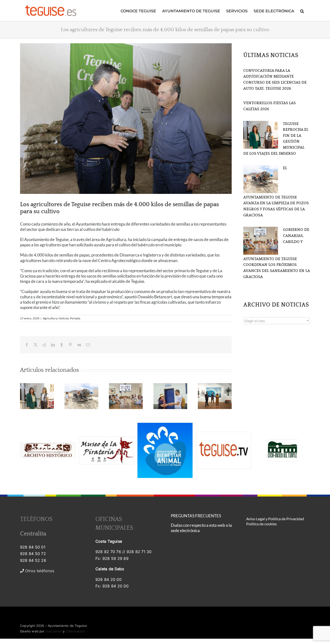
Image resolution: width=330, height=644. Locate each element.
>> (42, 570)
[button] (302, 10)
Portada (75, 318)
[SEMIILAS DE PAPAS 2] (126, 118)
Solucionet (54, 631)
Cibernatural (74, 631)
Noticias (63, 318)
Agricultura (50, 318)
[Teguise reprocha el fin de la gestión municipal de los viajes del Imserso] (260, 135)
